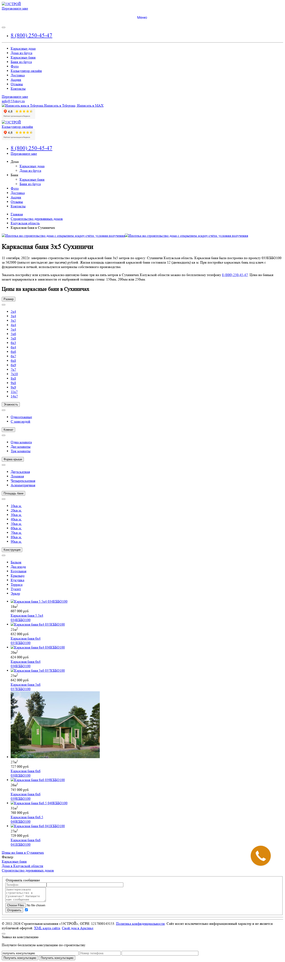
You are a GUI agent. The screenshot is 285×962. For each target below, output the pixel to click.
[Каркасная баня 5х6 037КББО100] (38, 670)
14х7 (14, 396)
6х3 (13, 343)
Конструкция (12, 549)
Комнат (8, 429)
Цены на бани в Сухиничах (23, 852)
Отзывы (17, 84)
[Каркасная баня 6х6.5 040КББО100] (39, 803)
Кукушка (17, 580)
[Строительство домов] (11, 4)
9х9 (13, 387)
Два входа (18, 567)
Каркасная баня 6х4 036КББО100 (26, 663)
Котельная (18, 571)
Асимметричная (23, 485)
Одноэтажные (21, 417)
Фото (15, 66)
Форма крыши (13, 459)
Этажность (11, 404)
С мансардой (20, 421)
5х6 (13, 334)
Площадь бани (13, 493)
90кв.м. (16, 541)
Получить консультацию (57, 958)
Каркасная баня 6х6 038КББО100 (26, 773)
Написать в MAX (90, 105)
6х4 (13, 347)
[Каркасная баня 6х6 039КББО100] (38, 780)
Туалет (16, 589)
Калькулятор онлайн (26, 71)
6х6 (13, 352)
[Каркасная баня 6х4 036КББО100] (38, 647)
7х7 (13, 369)
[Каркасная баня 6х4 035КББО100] (38, 624)
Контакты (18, 88)
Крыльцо (17, 575)
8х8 (13, 378)
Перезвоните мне (15, 8)
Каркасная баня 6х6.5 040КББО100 (27, 819)
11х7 (14, 392)
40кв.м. (16, 519)
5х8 (13, 338)
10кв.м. (16, 506)
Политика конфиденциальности (140, 923)
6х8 (13, 360)
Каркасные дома (23, 48)
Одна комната (21, 442)
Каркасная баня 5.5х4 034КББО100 (27, 617)
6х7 (13, 356)
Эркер (15, 593)
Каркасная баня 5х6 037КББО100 (26, 686)
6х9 (13, 365)
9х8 (13, 383)
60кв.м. (16, 528)
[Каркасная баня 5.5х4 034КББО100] (39, 601)
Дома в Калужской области (22, 866)
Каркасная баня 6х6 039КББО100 (26, 796)
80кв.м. (16, 537)
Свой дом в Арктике (77, 928)
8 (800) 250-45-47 (31, 35)
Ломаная (17, 476)
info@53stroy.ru (13, 101)
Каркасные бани (23, 57)
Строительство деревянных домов (28, 870)
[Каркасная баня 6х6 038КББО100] (55, 757)
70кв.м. (16, 532)
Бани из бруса (21, 62)
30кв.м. (16, 515)
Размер (9, 299)
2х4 (13, 311)
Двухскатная (20, 472)
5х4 (13, 329)
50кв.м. (16, 524)
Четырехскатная (23, 481)
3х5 (13, 320)
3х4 (13, 316)
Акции (16, 80)
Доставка (18, 75)
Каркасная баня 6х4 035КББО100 (26, 640)
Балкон (16, 562)
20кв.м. (16, 510)
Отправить (14, 910)
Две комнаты (21, 446)
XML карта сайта (47, 928)
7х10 (14, 374)
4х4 (13, 325)
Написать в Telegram (59, 105)
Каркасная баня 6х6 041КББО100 (26, 842)
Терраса (16, 584)
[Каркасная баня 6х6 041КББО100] (38, 826)
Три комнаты (21, 451)
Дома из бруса (21, 53)
